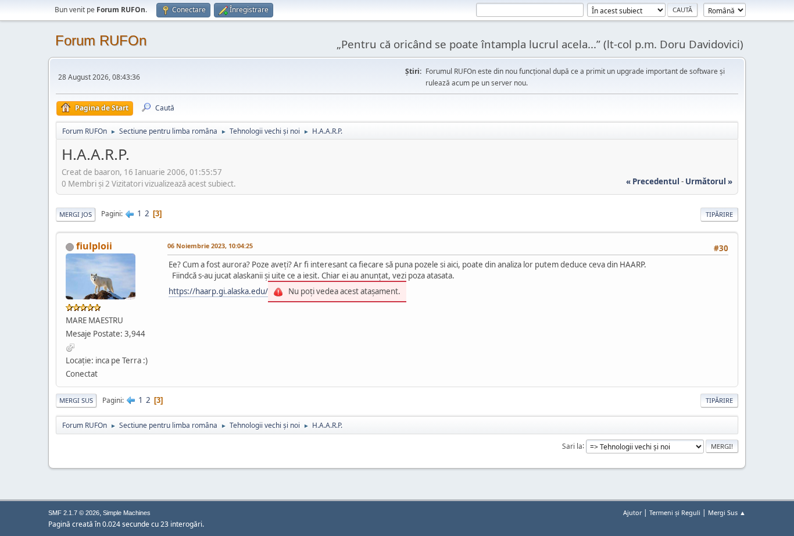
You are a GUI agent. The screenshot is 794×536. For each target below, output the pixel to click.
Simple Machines (127, 512)
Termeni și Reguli (674, 512)
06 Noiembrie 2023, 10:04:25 (210, 245)
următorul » (708, 181)
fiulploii (94, 246)
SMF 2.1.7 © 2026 (73, 512)
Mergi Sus (76, 400)
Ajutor (632, 512)
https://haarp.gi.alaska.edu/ (218, 291)
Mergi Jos (75, 214)
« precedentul (652, 181)
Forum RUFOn (100, 40)
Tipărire (719, 214)
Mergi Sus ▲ (727, 512)
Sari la (572, 446)
